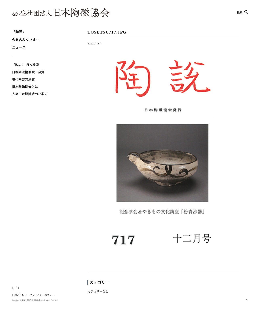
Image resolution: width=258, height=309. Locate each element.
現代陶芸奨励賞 (23, 79)
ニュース (19, 47)
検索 (240, 12)
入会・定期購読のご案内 (30, 94)
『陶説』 (19, 32)
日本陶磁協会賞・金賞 (28, 72)
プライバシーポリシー (42, 295)
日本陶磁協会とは (25, 86)
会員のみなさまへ (26, 39)
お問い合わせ (19, 295)
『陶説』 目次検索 (25, 64)
